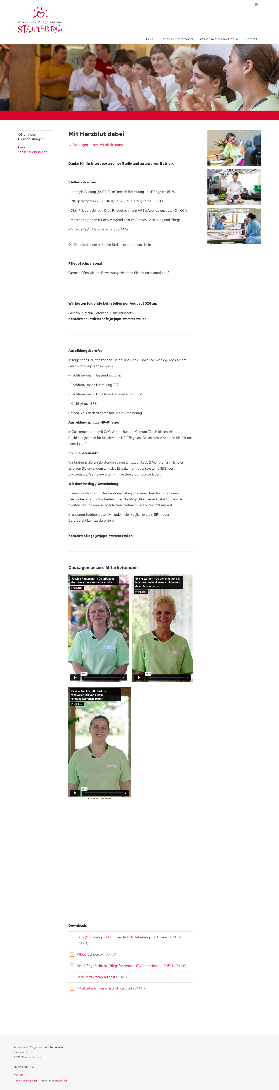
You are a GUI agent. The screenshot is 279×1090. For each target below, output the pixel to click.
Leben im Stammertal (176, 39)
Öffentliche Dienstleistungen (31, 136)
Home (149, 39)
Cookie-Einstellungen (26, 1080)
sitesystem (61, 1080)
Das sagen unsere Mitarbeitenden (98, 144)
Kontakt (251, 39)
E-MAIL (19, 1075)
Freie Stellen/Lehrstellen (32, 149)
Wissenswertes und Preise (219, 39)
